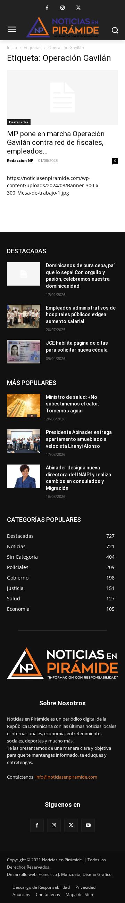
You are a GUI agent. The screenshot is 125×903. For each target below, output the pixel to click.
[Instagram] (63, 8)
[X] (78, 8)
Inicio (12, 47)
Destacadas (18, 122)
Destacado (67, 251)
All (45, 251)
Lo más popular (102, 251)
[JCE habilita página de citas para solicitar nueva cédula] (23, 351)
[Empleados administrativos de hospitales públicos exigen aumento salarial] (23, 316)
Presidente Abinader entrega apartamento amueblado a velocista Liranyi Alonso (79, 439)
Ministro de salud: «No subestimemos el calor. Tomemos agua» (72, 403)
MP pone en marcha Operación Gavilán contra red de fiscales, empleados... (56, 142)
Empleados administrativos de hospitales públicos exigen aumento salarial (81, 314)
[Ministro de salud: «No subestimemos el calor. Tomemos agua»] (23, 405)
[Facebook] (47, 8)
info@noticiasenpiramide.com (66, 777)
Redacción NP (20, 160)
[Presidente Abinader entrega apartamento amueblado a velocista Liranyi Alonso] (23, 440)
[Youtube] (88, 825)
